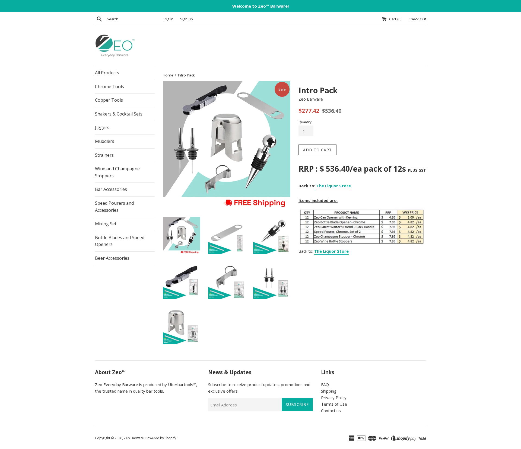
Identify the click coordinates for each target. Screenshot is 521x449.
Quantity (305, 122)
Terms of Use (334, 404)
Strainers (104, 155)
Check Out (417, 19)
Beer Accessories (112, 258)
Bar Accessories (111, 189)
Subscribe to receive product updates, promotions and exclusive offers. (259, 388)
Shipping (328, 391)
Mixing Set (105, 224)
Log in (168, 19)
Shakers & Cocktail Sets (118, 114)
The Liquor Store (333, 185)
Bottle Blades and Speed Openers (119, 241)
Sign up (186, 19)
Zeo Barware (134, 438)
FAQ (325, 384)
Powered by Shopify (160, 438)
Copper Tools (109, 100)
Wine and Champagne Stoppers (117, 172)
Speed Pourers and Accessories (114, 206)
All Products (107, 73)
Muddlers (104, 141)
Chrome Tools (109, 86)
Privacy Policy (334, 397)
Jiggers (102, 127)
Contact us (331, 410)
